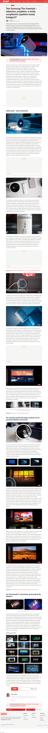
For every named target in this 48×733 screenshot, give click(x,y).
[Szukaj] (44, 1)
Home (8, 5)
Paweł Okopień (11, 20)
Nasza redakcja (42, 715)
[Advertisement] (24, 166)
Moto (24, 1)
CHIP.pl (4, 724)
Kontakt (41, 717)
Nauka (29, 1)
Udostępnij (9, 709)
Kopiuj (39, 709)
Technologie (25, 715)
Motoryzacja (25, 719)
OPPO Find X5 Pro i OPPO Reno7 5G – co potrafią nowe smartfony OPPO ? (25, 270)
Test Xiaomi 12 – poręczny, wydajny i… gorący (19, 413)
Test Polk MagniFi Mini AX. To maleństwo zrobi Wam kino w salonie (24, 589)
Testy (19, 1)
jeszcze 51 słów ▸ (13, 700)
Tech (14, 1)
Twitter (29, 709)
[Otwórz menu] (46, 1)
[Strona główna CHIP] (6, 1)
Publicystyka (35, 1)
